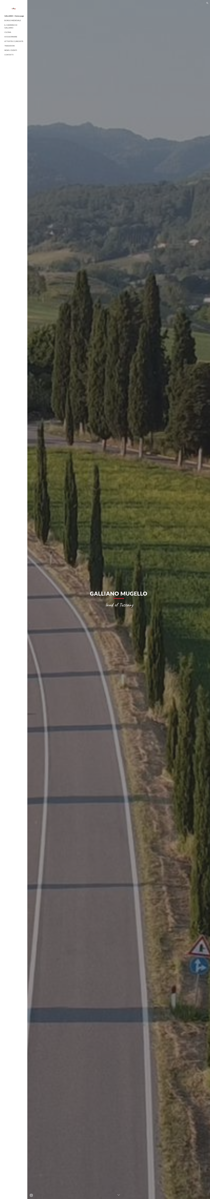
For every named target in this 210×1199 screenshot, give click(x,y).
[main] (118, 599)
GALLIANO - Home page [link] (14, 16)
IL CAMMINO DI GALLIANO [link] (10, 26)
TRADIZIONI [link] (9, 46)
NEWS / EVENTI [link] (10, 50)
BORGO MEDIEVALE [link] (12, 20)
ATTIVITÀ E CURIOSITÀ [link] (13, 41)
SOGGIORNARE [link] (10, 37)
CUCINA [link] (7, 32)
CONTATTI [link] (8, 55)
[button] (207, 3)
